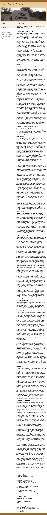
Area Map (3, 29)
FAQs (2, 38)
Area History (3, 27)
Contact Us (3, 39)
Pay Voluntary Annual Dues (6, 36)
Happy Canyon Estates (12, 4)
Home (2, 25)
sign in (42, 0)
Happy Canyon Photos (5, 30)
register (45, 0)
